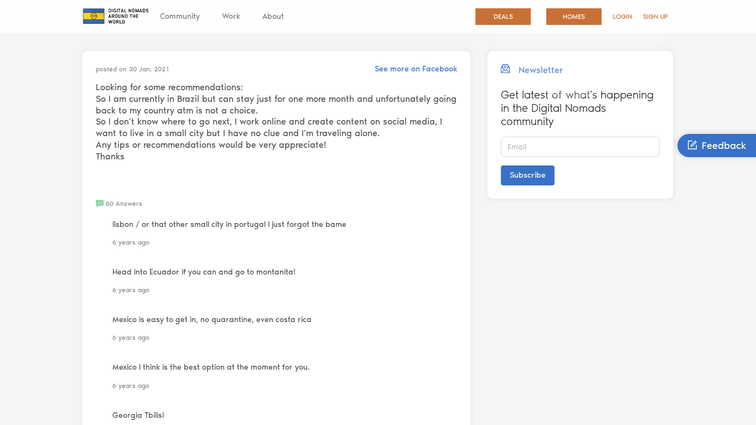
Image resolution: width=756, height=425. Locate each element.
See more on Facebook (416, 69)
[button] (119, 203)
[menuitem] (180, 16)
